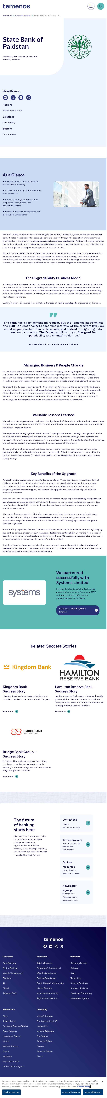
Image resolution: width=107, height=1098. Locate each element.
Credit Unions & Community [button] (50, 983)
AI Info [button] (40, 1056)
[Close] (102, 1081)
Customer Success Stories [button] (15, 1026)
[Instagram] (57, 946)
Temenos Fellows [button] (45, 1051)
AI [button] (4, 983)
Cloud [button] (6, 988)
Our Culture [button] (42, 1036)
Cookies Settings (11, 1092)
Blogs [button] (5, 1015)
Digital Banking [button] (10, 967)
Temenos (7, 15)
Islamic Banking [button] (44, 988)
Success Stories (23, 15)
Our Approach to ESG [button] (47, 1021)
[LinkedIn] (51, 946)
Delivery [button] (74, 967)
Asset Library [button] (9, 1021)
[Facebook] (45, 946)
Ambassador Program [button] (13, 1066)
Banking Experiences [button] (46, 978)
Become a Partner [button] (78, 962)
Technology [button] (75, 978)
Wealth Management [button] (13, 972)
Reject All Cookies (93, 1092)
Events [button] (6, 1051)
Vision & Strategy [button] (45, 1015)
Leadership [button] (42, 1026)
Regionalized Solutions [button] (47, 998)
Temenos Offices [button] (45, 1041)
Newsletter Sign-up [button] (79, 998)
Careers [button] (40, 1046)
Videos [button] (6, 1041)
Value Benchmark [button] (11, 1061)
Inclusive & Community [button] (48, 993)
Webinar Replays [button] (11, 1046)
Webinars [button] (7, 1056)
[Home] (16, 6)
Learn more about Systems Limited (72, 610)
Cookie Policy (83, 1087)
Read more (9, 711)
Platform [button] (7, 978)
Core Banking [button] (9, 962)
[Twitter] (62, 946)
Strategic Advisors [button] (79, 988)
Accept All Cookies (71, 1092)
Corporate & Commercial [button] (49, 967)
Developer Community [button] (81, 993)
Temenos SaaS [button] (9, 993)
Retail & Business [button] (45, 962)
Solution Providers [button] (79, 983)
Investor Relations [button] (45, 1031)
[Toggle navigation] (90, 6)
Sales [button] (72, 972)
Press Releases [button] (10, 1031)
